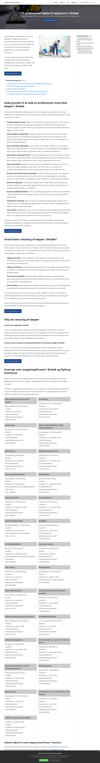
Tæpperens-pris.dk (12, 2)
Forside (55, 2)
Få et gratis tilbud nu (50, 20)
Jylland (62, 2)
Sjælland (74, 2)
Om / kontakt (84, 2)
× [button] (98, 751)
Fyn (68, 2)
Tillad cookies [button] (43, 760)
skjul (23, 80)
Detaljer (65, 757)
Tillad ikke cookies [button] (55, 760)
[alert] (50, 756)
